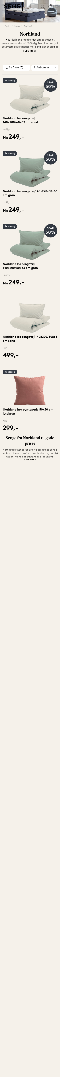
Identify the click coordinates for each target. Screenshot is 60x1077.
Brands (17, 26)
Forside (7, 26)
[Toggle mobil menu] (56, 7)
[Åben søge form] (43, 7)
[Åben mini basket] (50, 7)
